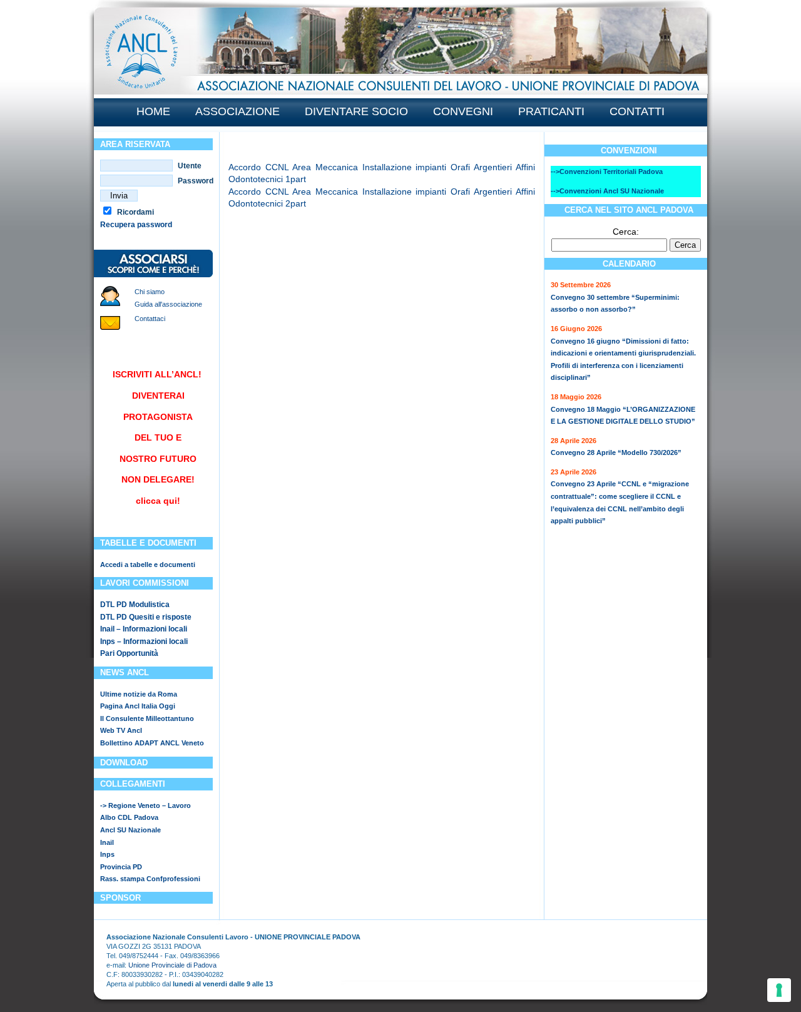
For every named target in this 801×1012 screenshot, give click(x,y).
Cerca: (626, 232)
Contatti (637, 111)
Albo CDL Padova (129, 817)
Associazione (237, 111)
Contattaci (150, 318)
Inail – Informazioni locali (143, 629)
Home (153, 111)
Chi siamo (150, 291)
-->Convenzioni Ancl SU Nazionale (607, 191)
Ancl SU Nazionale (130, 830)
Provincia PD (121, 867)
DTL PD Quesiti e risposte (145, 617)
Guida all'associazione (168, 304)
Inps (107, 854)
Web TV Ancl (121, 730)
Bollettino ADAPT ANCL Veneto (152, 743)
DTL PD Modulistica (135, 604)
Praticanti (551, 111)
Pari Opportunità (129, 653)
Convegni (463, 111)
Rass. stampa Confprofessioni (150, 878)
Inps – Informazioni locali (144, 641)
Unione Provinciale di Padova (172, 965)
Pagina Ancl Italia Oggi (137, 706)
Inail (107, 842)
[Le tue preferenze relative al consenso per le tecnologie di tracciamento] (779, 990)
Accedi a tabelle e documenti (147, 564)
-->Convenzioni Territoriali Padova (607, 171)
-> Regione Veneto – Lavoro (145, 805)
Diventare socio (356, 111)
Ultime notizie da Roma (138, 694)
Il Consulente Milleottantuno (147, 718)
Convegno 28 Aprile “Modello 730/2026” (616, 452)
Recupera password (136, 224)
